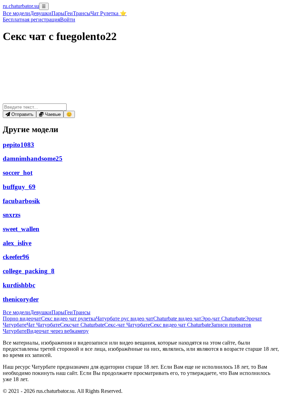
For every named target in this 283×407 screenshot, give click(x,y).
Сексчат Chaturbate (82, 325)
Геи (69, 13)
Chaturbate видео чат (177, 318)
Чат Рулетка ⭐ (108, 13)
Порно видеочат (22, 318)
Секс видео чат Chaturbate (180, 325)
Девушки (40, 13)
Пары (58, 13)
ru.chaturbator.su (21, 6)
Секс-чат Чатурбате (127, 325)
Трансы (81, 13)
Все (16, 13)
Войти (67, 19)
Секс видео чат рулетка (68, 318)
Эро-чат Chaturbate (223, 318)
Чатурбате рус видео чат (124, 318)
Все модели (16, 312)
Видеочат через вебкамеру (58, 331)
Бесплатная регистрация (31, 19)
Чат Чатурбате (43, 325)
